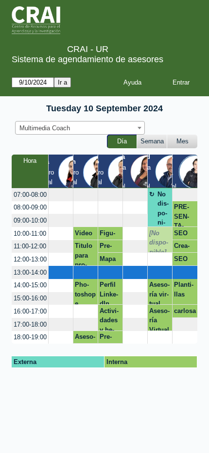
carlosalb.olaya (185, 312)
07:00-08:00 (30, 194)
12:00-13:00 (30, 259)
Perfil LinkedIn (109, 293)
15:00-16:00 (30, 298)
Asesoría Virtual (159, 319)
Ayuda (132, 82)
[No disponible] (158, 241)
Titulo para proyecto (83, 254)
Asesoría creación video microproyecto (85, 338)
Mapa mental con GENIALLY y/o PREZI (110, 260)
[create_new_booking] (61, 194)
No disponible (163, 209)
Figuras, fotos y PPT (110, 234)
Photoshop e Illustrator (85, 293)
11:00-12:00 (30, 246)
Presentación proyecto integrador (110, 338)
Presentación (109, 247)
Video (83, 233)
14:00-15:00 (30, 285)
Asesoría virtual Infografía (159, 293)
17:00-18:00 (30, 324)
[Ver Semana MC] (147, 170)
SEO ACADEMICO (182, 260)
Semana (152, 141)
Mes (182, 141)
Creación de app (184, 247)
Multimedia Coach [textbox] (44, 128)
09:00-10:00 (30, 220)
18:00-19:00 (30, 337)
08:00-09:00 (30, 207)
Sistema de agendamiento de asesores (87, 59)
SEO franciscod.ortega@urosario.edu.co (184, 234)
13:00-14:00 (30, 272)
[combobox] (80, 128)
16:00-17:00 (30, 311)
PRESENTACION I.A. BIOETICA (183, 215)
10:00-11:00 (30, 233)
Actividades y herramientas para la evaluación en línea (110, 319)
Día (122, 141)
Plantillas (183, 289)
